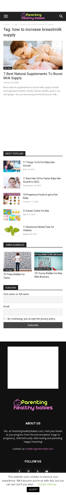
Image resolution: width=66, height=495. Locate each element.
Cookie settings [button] (47, 484)
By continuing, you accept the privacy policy (31, 318)
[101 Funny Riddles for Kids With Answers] (48, 261)
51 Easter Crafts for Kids (36, 210)
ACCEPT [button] (33, 489)
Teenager (8, 270)
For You (7, 68)
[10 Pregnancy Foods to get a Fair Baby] (11, 199)
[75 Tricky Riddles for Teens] (17, 261)
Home (6, 24)
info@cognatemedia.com (39, 448)
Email (6, 306)
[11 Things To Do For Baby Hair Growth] (11, 166)
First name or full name (16, 294)
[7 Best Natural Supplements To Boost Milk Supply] (33, 55)
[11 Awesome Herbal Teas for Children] (11, 231)
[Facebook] (19, 471)
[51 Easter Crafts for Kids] (11, 215)
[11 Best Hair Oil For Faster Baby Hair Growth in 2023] (11, 182)
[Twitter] (37, 471)
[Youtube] (46, 471)
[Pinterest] (28, 471)
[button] (5, 16)
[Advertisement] (33, 6)
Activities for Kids (42, 269)
